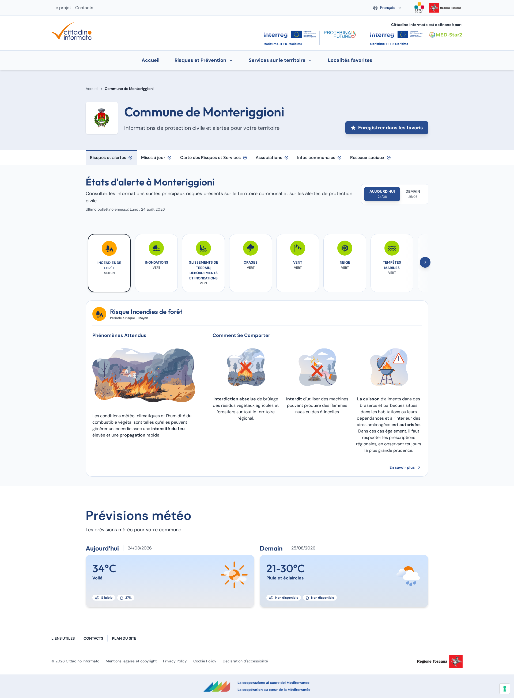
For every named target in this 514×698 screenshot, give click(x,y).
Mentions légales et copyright (131, 661)
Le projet (62, 7)
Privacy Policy (175, 661)
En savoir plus (402, 467)
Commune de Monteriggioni (129, 88)
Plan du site (124, 638)
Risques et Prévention (200, 60)
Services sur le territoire (277, 60)
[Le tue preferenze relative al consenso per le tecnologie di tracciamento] (505, 689)
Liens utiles (63, 638)
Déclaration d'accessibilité (245, 661)
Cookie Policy (204, 661)
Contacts (84, 7)
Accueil (92, 88)
